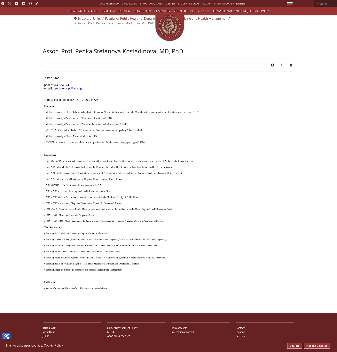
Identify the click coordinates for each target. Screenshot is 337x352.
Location (240, 332)
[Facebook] (2, 3)
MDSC (111, 332)
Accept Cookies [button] (316, 345)
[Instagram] (30, 3)
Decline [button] (295, 345)
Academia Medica (118, 336)
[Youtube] (16, 3)
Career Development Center (122, 328)
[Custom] (36, 3)
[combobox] (325, 3)
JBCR (46, 336)
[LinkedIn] (291, 65)
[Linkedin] (23, 3)
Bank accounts (179, 328)
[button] (83, 11)
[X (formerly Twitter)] (281, 65)
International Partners (183, 332)
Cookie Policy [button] (53, 345)
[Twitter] (9, 3)
